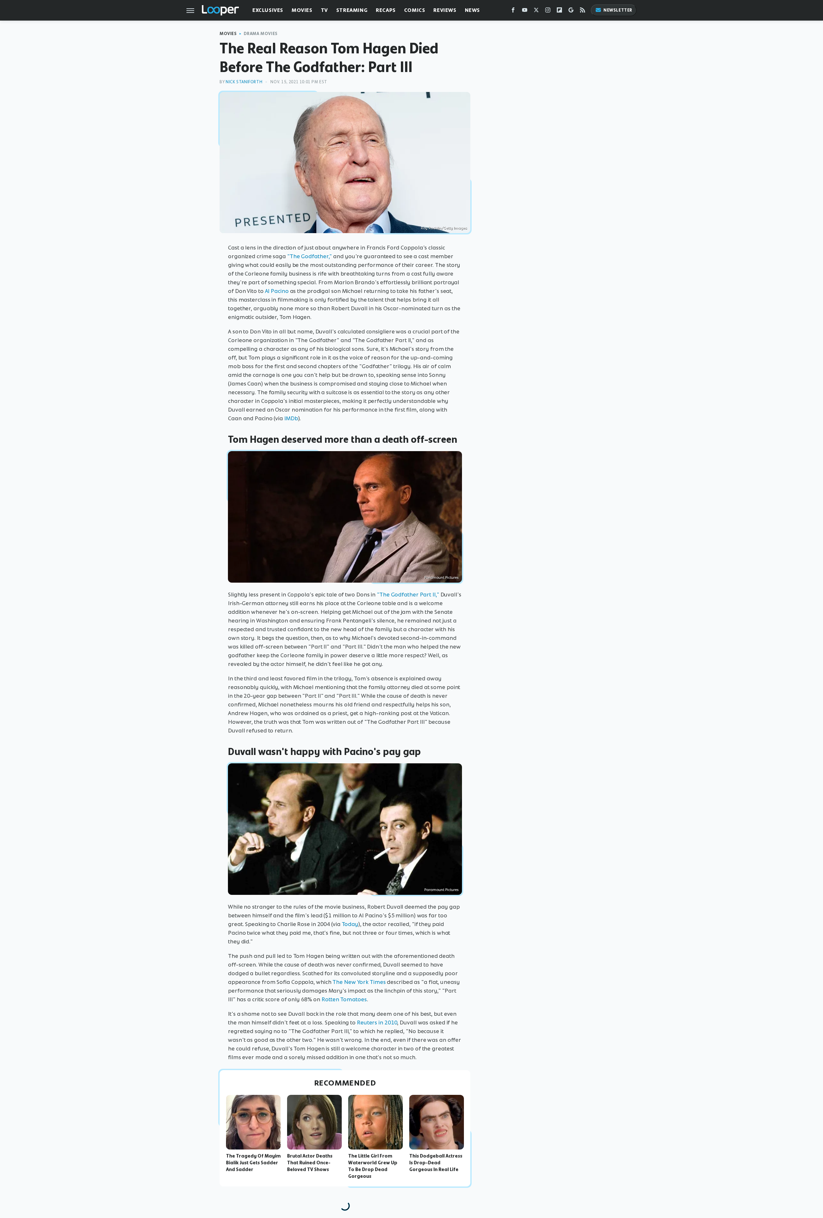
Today (350, 924)
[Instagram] (548, 11)
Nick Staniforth (244, 82)
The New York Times (358, 982)
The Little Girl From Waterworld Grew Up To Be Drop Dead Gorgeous (372, 1166)
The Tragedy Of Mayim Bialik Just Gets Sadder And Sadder (253, 1163)
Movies (302, 10)
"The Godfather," (309, 256)
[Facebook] (513, 11)
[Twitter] (536, 11)
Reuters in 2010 (377, 1022)
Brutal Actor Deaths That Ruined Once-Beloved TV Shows (309, 1163)
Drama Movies (261, 34)
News (472, 10)
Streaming (351, 10)
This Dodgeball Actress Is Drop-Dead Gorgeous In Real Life (435, 1163)
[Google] (571, 11)
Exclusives (267, 10)
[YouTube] (524, 11)
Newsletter (617, 10)
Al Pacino (277, 291)
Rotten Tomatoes (344, 999)
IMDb (291, 418)
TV (324, 10)
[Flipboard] (559, 11)
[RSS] (582, 11)
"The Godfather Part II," (408, 594)
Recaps (386, 10)
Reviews (444, 10)
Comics (414, 10)
